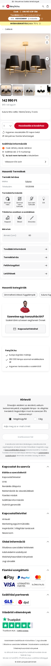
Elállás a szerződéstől (14, 472)
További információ (15, 249)
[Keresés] (43, 6)
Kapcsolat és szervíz (16, 467)
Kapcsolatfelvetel (11, 477)
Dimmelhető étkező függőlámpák (19, 295)
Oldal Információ (13, 542)
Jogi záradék (8, 561)
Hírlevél (6, 519)
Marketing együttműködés (15, 523)
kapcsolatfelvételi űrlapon (15, 450)
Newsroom (7, 533)
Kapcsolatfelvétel (14, 513)
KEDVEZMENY (24, 18)
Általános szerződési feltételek (18, 547)
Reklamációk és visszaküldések (18, 490)
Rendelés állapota (11, 486)
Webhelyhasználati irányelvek (17, 556)
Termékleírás (11, 257)
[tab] (25, 485)
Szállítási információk (13, 500)
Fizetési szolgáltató (15, 570)
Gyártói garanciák (11, 504)
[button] (6, 90)
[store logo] (14, 6)
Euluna (29, 181)
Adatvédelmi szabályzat (14, 552)
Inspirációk (7, 528)
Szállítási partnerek (15, 595)
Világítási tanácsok (24, 528)
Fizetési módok (9, 495)
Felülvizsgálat (12, 265)
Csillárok (8, 29)
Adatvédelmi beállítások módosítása (19, 640)
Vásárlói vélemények (16, 612)
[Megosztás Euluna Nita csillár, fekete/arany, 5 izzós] (47, 42)
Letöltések (9, 273)
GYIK (4, 481)
